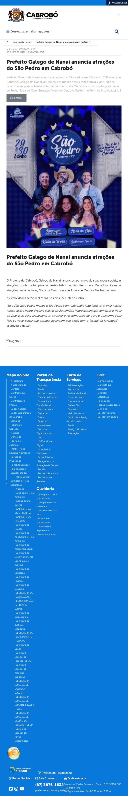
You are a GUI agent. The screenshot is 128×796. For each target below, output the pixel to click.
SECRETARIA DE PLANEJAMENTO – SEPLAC (24, 637)
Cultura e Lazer (76, 401)
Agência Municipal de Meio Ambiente (24, 493)
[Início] (7, 42)
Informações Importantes (43, 528)
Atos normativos (46, 393)
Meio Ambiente (76, 413)
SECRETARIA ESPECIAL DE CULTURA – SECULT (22, 687)
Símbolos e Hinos (19, 481)
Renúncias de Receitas (44, 479)
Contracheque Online (17, 395)
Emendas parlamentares (43, 423)
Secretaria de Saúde (22, 647)
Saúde (41, 389)
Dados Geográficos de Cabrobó (20, 415)
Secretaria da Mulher (22, 527)
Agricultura (73, 389)
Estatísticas (103, 397)
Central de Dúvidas (48, 397)
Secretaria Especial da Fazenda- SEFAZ (23, 657)
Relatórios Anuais (47, 534)
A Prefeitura (17, 381)
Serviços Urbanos (77, 429)
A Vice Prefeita (18, 385)
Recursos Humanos (48, 473)
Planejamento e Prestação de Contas (47, 463)
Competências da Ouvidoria (46, 504)
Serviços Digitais (19, 473)
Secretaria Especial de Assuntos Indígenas (20, 671)
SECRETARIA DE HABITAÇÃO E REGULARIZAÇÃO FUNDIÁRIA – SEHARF (24, 601)
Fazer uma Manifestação (43, 520)
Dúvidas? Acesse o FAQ (46, 512)
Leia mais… (16, 97)
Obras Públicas (45, 457)
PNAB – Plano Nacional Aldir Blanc (19, 451)
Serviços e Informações (30, 31)
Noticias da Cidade (22, 42)
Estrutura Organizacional (44, 431)
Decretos (102, 393)
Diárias (41, 417)
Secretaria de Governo (22, 587)
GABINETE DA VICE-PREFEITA (23, 511)
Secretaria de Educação (22, 571)
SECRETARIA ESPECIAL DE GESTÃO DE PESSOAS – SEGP (23, 719)
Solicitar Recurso (106, 413)
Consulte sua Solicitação (103, 387)
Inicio (41, 437)
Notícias (15, 433)
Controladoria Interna (17, 403)
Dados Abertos (18, 409)
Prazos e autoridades (109, 405)
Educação (43, 385)
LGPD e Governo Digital (46, 443)
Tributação (73, 433)
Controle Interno (77, 397)
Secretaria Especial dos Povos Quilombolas (21, 735)
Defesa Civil (74, 405)
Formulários (104, 401)
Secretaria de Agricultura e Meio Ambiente (24, 537)
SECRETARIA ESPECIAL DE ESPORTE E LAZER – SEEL (24, 703)
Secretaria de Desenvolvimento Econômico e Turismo (24, 559)
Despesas (43, 413)
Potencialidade (18, 469)
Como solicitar (105, 381)
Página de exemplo (15, 443)
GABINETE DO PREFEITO (23, 519)
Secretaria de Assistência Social (23, 547)
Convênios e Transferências (43, 403)
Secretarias (16, 485)
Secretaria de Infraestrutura (22, 615)
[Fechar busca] (116, 31)
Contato (15, 389)
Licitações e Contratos (43, 451)
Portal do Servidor (20, 465)
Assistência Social (77, 393)
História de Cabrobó (15, 427)
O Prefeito (16, 437)
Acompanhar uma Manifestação (46, 496)
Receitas (42, 469)
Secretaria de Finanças (22, 579)
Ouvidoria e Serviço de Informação (77, 419)
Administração (75, 385)
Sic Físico (102, 409)
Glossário (15, 421)
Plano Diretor (23, 477)
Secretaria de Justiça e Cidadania (22, 625)
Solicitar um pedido (108, 417)
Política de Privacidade (15, 459)
